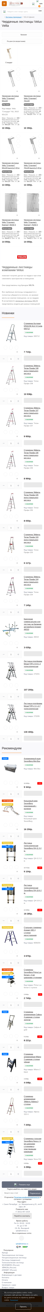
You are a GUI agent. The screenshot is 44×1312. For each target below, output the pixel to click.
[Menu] (4, 3)
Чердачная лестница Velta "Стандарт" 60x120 (10, 98)
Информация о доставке (12, 1275)
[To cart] (33, 358)
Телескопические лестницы (13, 1263)
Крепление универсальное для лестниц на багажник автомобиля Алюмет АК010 (32, 624)
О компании (6, 1282)
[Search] (4, 11)
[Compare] (18, 79)
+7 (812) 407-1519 (22, 1212)
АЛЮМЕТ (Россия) (9, 1270)
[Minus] (3, 358)
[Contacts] (33, 3)
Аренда (5, 1253)
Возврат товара (8, 1287)
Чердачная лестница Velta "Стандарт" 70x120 (32, 98)
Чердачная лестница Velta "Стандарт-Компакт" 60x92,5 (10, 222)
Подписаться (35, 1193)
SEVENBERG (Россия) (11, 1265)
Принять (23, 1307)
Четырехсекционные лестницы (14, 1258)
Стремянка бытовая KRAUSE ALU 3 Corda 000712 (33, 326)
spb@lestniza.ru (22, 1231)
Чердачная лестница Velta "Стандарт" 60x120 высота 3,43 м (10, 165)
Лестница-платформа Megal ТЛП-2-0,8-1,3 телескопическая (33, 663)
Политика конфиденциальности (26, 1197)
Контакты (5, 1277)
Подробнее (14, 1300)
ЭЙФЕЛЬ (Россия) (9, 1268)
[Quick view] (18, 69)
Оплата (5, 1280)
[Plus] (18, 358)
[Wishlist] (18, 74)
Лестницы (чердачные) (14, 17)
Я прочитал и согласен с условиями (22, 1198)
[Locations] (26, 3)
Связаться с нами (9, 1285)
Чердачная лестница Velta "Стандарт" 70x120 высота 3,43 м (32, 165)
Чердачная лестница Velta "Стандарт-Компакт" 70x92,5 (32, 222)
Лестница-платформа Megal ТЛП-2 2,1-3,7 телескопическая (33, 706)
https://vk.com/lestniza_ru (21, 1238)
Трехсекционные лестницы (12, 1255)
